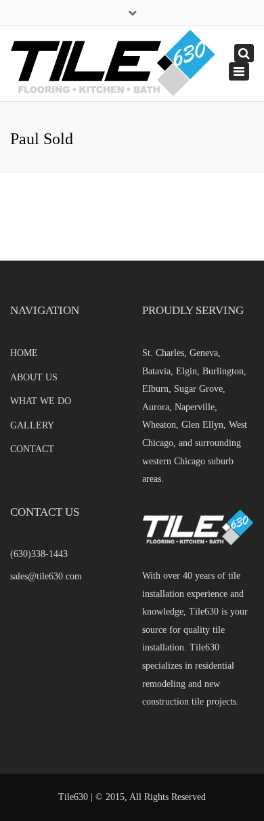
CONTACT (32, 449)
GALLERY (32, 425)
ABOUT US (34, 377)
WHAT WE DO (40, 401)
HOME (24, 353)
